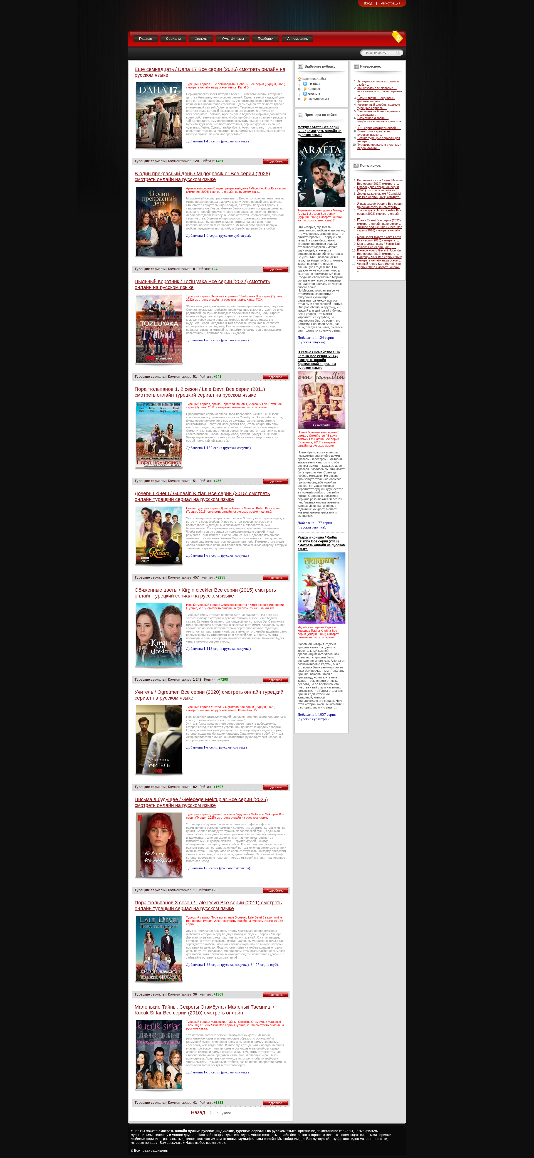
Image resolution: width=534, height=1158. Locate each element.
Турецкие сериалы (150, 161)
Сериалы (173, 39)
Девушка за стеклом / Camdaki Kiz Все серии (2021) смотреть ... (378, 197)
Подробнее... (275, 161)
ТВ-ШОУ (314, 83)
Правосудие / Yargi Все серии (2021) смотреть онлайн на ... (378, 188)
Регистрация (390, 3)
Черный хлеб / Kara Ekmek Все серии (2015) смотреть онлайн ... (379, 267)
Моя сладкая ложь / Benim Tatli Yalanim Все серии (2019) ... (378, 245)
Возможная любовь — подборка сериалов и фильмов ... (379, 121)
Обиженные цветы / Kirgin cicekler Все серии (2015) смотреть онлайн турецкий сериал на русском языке (205, 593)
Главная (145, 39)
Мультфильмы (232, 39)
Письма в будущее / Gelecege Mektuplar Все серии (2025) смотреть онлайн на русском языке (201, 802)
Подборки (265, 39)
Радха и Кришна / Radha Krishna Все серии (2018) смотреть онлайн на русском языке (321, 543)
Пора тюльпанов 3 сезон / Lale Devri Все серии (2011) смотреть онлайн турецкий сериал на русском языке (208, 905)
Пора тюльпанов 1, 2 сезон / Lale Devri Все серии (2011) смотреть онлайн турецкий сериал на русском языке (200, 392)
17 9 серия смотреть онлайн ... (379, 128)
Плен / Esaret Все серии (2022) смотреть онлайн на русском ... (379, 222)
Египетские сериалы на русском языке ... (373, 133)
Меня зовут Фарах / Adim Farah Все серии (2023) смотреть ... (379, 238)
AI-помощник (297, 39)
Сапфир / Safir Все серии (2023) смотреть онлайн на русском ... (379, 258)
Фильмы (201, 39)
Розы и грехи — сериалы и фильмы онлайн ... (376, 99)
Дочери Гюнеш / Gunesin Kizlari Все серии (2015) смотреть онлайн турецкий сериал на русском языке (202, 496)
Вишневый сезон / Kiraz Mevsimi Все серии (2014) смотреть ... (379, 182)
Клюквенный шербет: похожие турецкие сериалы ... (378, 106)
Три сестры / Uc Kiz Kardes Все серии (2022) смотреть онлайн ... (379, 214)
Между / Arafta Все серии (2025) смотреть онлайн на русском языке (320, 131)
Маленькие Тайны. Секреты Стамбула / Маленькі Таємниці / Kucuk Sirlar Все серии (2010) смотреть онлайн (204, 1010)
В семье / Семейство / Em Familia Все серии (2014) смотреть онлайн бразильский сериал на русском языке (319, 360)
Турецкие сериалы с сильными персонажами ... (379, 146)
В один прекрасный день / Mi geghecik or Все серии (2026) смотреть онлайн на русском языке (202, 176)
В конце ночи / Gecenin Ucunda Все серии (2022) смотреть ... (379, 252)
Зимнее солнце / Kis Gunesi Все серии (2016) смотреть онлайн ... (379, 230)
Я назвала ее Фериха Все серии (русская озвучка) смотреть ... (379, 205)
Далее (226, 1113)
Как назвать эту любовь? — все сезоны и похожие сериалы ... (379, 91)
